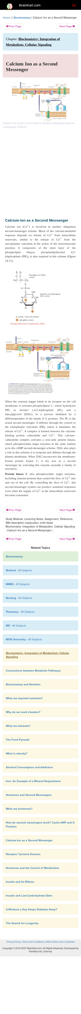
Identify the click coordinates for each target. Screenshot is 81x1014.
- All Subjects (24, 639)
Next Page (66, 26)
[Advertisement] (40, 171)
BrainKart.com (29, 5)
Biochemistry (22, 17)
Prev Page (14, 26)
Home (6, 17)
